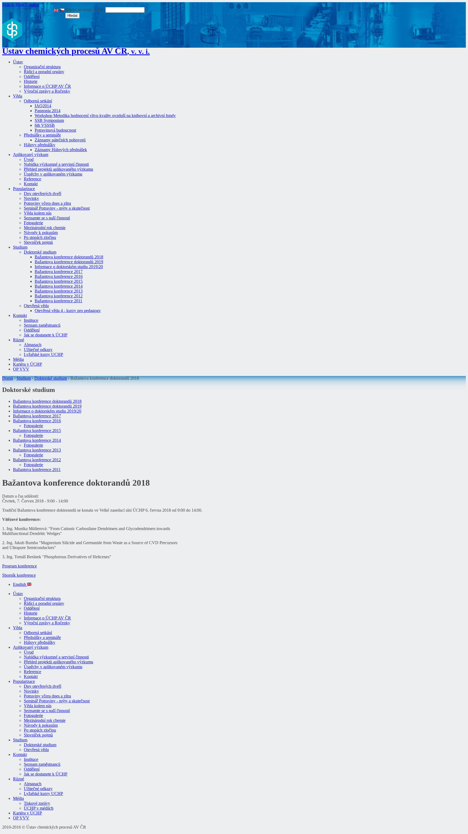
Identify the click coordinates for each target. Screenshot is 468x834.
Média (18, 359)
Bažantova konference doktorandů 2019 (69, 261)
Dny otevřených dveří (42, 193)
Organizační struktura (42, 66)
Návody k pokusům (41, 232)
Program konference (19, 566)
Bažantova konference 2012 (59, 296)
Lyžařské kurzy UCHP (43, 354)
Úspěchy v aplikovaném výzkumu (53, 174)
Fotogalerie (33, 222)
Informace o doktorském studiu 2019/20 (69, 266)
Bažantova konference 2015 (59, 281)
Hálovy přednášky (39, 144)
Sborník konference (19, 575)
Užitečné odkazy (38, 349)
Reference (32, 179)
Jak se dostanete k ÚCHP (45, 335)
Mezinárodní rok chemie (45, 227)
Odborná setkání (38, 101)
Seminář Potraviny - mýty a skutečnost (57, 208)
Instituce (31, 320)
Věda (17, 96)
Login (8, 10)
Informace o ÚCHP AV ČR (47, 86)
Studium (20, 247)
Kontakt (31, 183)
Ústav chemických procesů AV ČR (76, 51)
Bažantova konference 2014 (59, 286)
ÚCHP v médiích (38, 808)
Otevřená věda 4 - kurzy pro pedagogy (68, 310)
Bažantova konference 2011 (58, 300)
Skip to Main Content (20, 4)
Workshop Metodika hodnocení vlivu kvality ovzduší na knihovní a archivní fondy (105, 115)
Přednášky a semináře (42, 135)
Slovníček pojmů (38, 242)
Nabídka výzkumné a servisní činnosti (56, 164)
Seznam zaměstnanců (42, 325)
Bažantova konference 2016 (59, 276)
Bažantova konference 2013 (59, 291)
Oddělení (32, 76)
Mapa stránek (27, 10)
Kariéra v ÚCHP (27, 364)
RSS (46, 10)
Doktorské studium (40, 252)
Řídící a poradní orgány (44, 71)
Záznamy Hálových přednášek (61, 149)
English (20, 584)
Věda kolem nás (37, 213)
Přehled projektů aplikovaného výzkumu (58, 169)
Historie (30, 81)
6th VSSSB (45, 125)
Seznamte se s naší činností (47, 218)
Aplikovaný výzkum (30, 154)
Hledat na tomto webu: (85, 9)
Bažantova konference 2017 (59, 271)
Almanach (32, 344)
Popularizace (24, 188)
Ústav (18, 62)
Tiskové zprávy (37, 803)
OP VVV (21, 369)
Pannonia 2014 (47, 110)
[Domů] (12, 39)
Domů (7, 378)
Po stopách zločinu (40, 237)
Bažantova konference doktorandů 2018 (69, 257)
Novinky (31, 198)
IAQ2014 (43, 105)
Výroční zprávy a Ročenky (47, 91)
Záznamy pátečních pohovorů (60, 140)
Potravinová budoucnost (55, 130)
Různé (18, 340)
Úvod (29, 159)
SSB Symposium (49, 120)
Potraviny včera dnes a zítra (47, 203)
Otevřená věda (36, 305)
